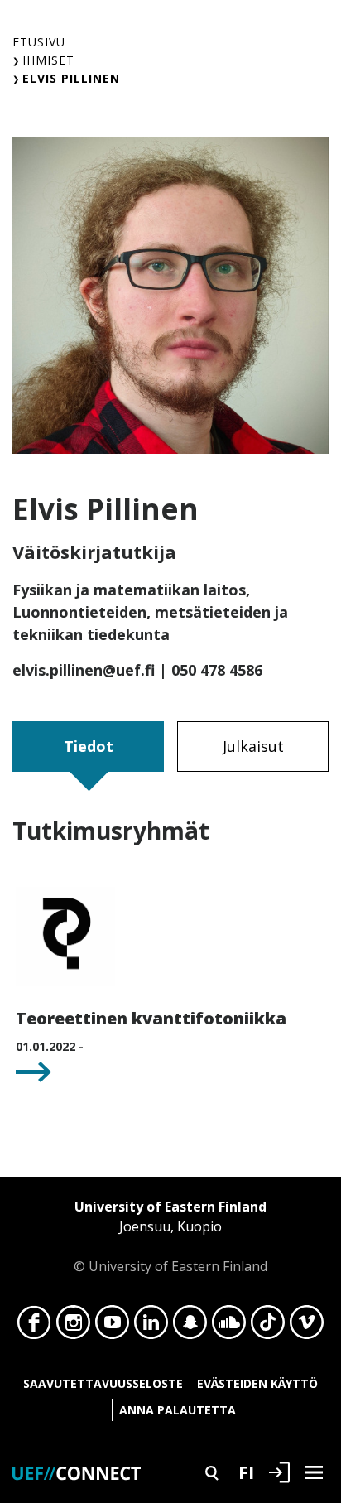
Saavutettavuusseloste (103, 1383)
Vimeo (307, 1326)
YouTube (112, 1326)
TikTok (268, 1326)
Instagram (73, 1326)
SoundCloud (229, 1326)
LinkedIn (151, 1326)
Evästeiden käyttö (257, 1383)
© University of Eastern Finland (170, 1236)
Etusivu (38, 42)
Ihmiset (48, 60)
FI (246, 1471)
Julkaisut (253, 746)
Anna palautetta (177, 1410)
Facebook (34, 1326)
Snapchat (190, 1326)
